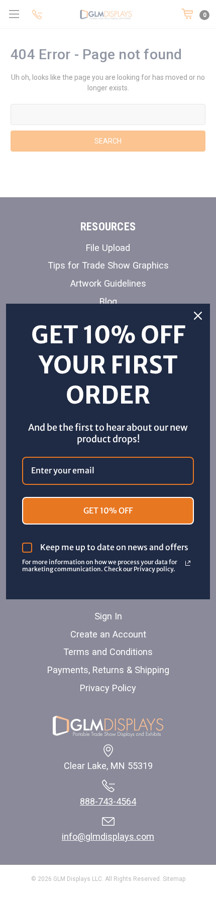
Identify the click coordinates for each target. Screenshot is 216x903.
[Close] (198, 316)
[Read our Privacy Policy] (188, 563)
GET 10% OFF (108, 510)
